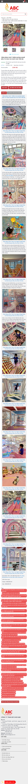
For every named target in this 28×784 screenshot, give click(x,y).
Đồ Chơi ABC (9, 175)
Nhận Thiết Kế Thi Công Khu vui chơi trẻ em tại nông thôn (13, 590)
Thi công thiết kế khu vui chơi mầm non (11, 679)
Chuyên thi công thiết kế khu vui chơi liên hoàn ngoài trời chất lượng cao (13, 620)
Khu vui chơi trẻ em (6, 759)
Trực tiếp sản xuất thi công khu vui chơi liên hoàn (13, 643)
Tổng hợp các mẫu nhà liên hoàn (9, 634)
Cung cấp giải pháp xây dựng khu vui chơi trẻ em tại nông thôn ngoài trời (14, 685)
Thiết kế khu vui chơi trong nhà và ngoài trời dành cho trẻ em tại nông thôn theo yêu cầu (13, 651)
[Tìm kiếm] (25, 14)
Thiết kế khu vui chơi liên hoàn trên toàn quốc (13, 688)
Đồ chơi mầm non (6, 755)
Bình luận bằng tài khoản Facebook (10, 701)
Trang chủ (3, 17)
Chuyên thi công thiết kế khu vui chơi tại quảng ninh (14, 697)
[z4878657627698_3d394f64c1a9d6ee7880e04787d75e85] (5, 50)
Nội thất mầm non (6, 753)
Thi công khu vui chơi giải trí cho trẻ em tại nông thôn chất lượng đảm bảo (13, 610)
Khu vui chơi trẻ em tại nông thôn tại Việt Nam (12, 682)
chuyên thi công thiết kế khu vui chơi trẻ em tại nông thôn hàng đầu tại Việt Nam (14, 674)
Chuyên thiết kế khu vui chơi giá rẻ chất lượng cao (14, 603)
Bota (16, 783)
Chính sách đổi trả (6, 748)
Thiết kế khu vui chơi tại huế (8, 695)
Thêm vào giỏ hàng (16, 87)
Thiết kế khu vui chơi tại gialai (9, 691)
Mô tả (4, 92)
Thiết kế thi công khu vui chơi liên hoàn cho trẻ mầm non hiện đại (14, 606)
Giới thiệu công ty (6, 739)
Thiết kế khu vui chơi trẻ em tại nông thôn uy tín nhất (13, 630)
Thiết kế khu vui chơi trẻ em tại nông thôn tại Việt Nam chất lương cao (13, 669)
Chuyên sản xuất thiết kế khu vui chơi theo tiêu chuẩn (13, 656)
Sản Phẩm (9, 17)
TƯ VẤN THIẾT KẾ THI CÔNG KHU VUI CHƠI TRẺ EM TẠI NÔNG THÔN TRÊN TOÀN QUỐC (14, 600)
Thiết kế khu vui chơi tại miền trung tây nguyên (13, 689)
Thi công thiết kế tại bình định (9, 693)
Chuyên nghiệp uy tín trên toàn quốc (10, 593)
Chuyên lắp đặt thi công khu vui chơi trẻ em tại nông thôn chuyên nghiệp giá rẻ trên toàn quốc (14, 595)
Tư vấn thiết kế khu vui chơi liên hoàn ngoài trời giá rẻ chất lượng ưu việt (14, 625)
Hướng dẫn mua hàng (14, 92)
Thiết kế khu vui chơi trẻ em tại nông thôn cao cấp (14, 632)
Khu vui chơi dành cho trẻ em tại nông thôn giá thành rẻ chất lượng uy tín (13, 661)
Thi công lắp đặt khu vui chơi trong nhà (11, 640)
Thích (3, 65)
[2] (23, 50)
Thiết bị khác (5, 761)
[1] (14, 50)
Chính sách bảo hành (6, 746)
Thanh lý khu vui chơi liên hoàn (9, 667)
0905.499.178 (9, 782)
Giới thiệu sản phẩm (6, 741)
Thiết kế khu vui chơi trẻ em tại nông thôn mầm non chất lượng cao (14, 646)
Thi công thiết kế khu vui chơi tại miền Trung (12, 680)
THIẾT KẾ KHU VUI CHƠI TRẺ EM (10, 19)
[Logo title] (14, 7)
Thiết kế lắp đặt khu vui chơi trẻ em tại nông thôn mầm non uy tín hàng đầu (13, 615)
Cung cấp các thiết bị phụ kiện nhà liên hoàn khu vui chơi (14, 637)
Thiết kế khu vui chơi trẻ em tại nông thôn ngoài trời (14, 665)
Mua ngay (4, 87)
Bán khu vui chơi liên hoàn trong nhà (10, 641)
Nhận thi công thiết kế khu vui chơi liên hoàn (12, 677)
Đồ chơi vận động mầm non (8, 757)
